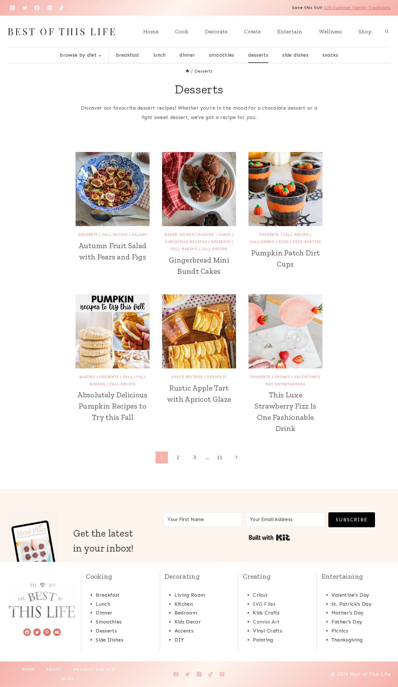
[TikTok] (62, 8)
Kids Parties (307, 241)
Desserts (258, 55)
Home (150, 31)
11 (220, 457)
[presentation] (113, 189)
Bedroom (185, 613)
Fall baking (184, 249)
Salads (139, 234)
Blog (68, 678)
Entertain (289, 31)
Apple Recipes (187, 377)
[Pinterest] (49, 8)
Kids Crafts (266, 613)
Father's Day (347, 622)
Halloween (262, 241)
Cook (181, 31)
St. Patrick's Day (351, 604)
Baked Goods (179, 234)
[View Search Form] (387, 31)
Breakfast (128, 55)
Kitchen (183, 604)
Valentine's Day (350, 595)
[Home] (187, 71)
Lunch (159, 55)
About (54, 669)
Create (252, 31)
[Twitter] (25, 8)
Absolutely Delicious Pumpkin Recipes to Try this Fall (112, 406)
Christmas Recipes (186, 241)
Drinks (282, 377)
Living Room (190, 595)
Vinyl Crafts (267, 631)
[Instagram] (12, 8)
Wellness (330, 31)
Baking (206, 234)
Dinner (187, 55)
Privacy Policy (93, 669)
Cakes (224, 234)
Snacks (330, 55)
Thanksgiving (347, 640)
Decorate (216, 31)
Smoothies (221, 55)
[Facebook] (37, 8)
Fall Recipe (115, 234)
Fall (127, 377)
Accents (183, 631)
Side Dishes (295, 55)
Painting (263, 640)
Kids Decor (187, 622)
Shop (365, 31)
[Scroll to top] (383, 663)
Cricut (260, 595)
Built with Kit (269, 537)
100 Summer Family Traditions (357, 7)
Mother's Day (347, 613)
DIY (179, 640)
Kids (284, 241)
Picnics (339, 631)
